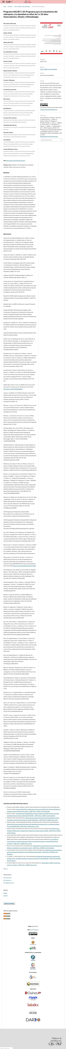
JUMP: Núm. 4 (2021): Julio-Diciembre (39, 811)
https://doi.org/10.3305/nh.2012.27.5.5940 (24, 566)
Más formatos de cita (46, 140)
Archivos (10, 6)
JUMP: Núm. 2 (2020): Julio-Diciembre (44, 815)
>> (7, 868)
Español (5, 895)
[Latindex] (33, 1006)
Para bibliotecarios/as (8, 883)
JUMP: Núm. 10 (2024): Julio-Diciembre (43, 848)
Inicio (4, 6)
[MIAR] (33, 1000)
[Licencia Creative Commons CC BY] (33, 934)
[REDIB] (33, 1015)
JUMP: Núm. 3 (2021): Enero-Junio (29, 826)
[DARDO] (33, 1021)
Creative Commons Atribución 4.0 (48, 109)
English (5, 893)
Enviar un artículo (9, 903)
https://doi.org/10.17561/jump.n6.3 (15, 160)
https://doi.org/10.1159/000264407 (12, 389)
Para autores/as (7, 880)
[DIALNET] (33, 994)
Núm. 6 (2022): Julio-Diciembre (22, 6)
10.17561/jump (34, 929)
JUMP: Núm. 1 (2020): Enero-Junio (48, 820)
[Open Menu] (3, 1)
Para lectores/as (7, 877)
